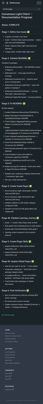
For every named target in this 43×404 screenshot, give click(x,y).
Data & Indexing (10, 357)
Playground (8, 389)
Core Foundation (10, 352)
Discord (7, 373)
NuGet (7, 379)
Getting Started (10, 333)
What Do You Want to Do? (13, 336)
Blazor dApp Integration (12, 363)
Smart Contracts (10, 355)
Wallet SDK (8, 360)
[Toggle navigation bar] (3, 2)
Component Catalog (11, 341)
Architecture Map (10, 339)
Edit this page (9, 315)
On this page (7, 9)
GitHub (7, 376)
